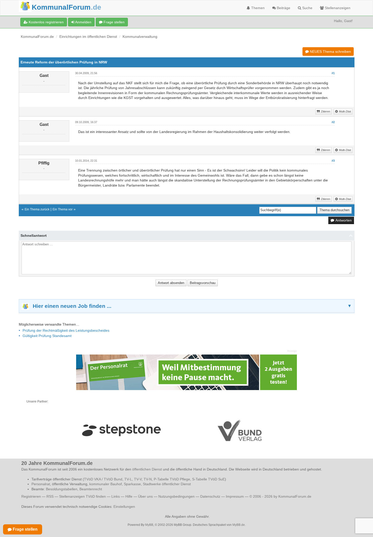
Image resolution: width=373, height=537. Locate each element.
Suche (306, 8)
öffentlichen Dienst (147, 469)
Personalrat (40, 484)
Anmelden (82, 22)
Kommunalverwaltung (140, 37)
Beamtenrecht (90, 489)
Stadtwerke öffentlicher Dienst (167, 484)
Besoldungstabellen (61, 489)
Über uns (145, 496)
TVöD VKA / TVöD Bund (103, 479)
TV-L (128, 479)
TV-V (138, 479)
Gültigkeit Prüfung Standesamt (47, 336)
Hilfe (128, 496)
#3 (333, 160)
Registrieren (31, 496)
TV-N (148, 479)
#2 (333, 122)
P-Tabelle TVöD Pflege (172, 479)
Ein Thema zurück (37, 209)
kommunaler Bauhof (105, 484)
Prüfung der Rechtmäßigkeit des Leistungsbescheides (66, 330)
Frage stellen (114, 22)
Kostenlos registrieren (46, 22)
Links (115, 496)
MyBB (149, 525)
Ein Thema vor (63, 209)
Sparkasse (132, 484)
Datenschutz (210, 496)
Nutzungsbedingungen (176, 496)
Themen (257, 8)
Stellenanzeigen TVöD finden (82, 496)
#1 (333, 73)
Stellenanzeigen (337, 8)
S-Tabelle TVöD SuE (208, 479)
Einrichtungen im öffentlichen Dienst (88, 37)
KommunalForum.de (37, 37)
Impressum (235, 496)
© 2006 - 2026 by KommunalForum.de (280, 496)
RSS (50, 496)
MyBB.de (238, 525)
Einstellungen (124, 507)
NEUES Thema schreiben (330, 51)
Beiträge (283, 8)
